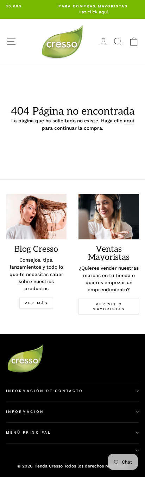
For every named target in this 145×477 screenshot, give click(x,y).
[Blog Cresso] (36, 216)
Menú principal (28, 432)
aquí (129, 120)
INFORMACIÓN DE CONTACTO (44, 391)
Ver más (36, 303)
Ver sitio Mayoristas (109, 306)
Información (25, 412)
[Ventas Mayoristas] (108, 216)
